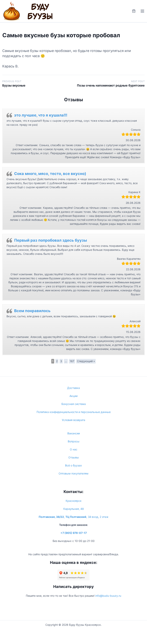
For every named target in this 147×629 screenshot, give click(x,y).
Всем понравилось (32, 310)
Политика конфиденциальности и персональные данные (74, 412)
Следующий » (86, 361)
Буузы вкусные (13, 85)
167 (72, 361)
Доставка (73, 387)
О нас (73, 449)
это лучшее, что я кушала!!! (40, 115)
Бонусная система (73, 404)
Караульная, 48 (73, 508)
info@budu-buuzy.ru (108, 595)
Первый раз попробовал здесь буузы (50, 240)
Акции (73, 395)
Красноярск (74, 500)
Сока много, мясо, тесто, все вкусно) (50, 173)
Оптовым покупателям (73, 473)
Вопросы (73, 441)
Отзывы (73, 457)
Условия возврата (73, 420)
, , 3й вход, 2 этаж (74, 516)
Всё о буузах (73, 465)
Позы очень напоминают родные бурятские (111, 85)
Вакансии (73, 433)
